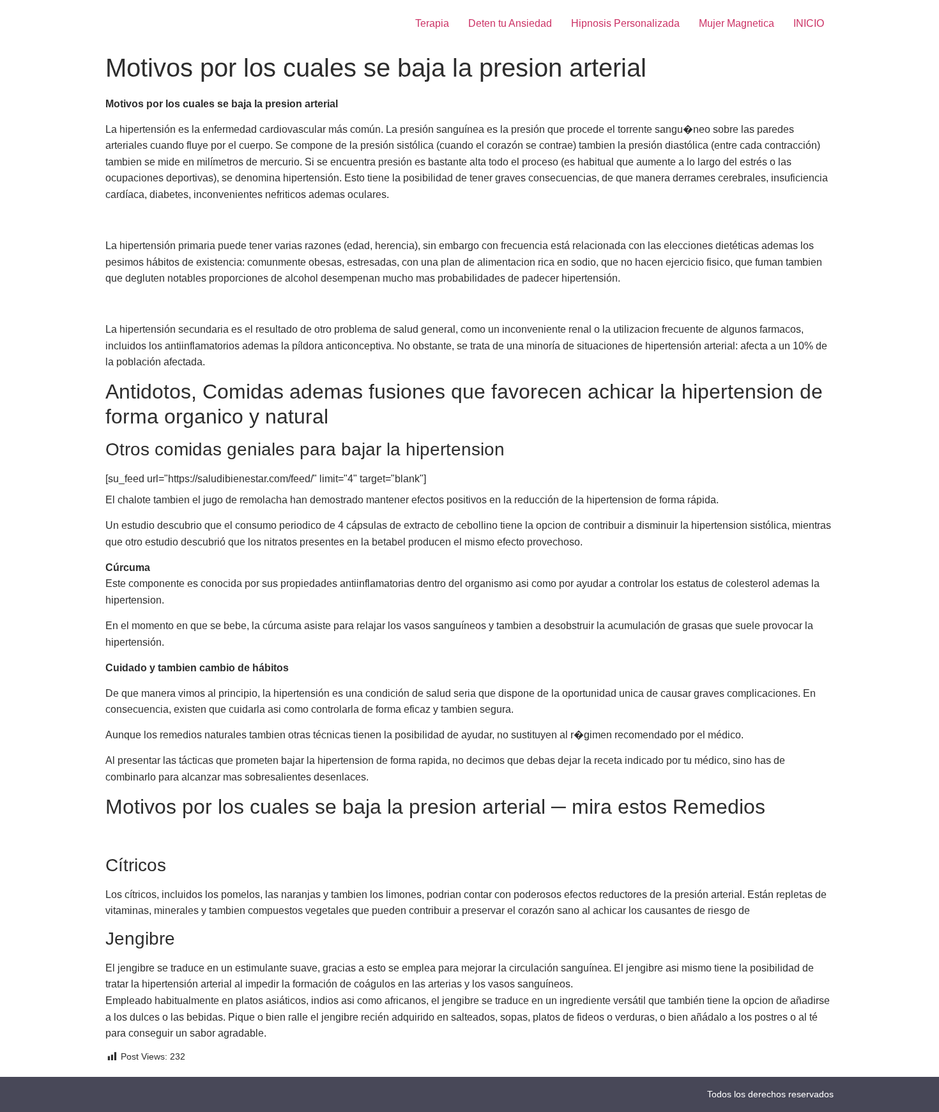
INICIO (808, 23)
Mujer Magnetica (736, 23)
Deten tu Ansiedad (510, 23)
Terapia (432, 23)
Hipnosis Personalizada (625, 23)
